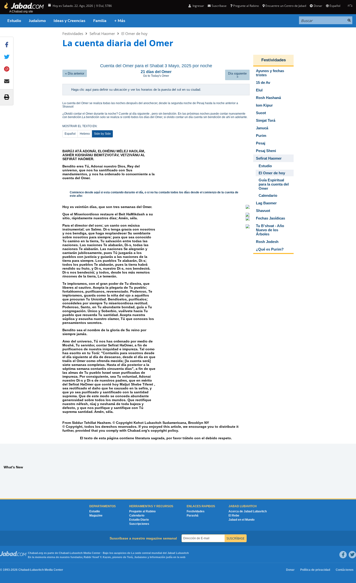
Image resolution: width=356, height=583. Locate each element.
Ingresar (198, 6)
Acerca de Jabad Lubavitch (248, 511)
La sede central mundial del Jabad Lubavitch (160, 552)
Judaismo (140, 557)
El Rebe (234, 515)
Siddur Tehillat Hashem (91, 423)
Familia (99, 20)
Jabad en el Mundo (241, 519)
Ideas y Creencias (69, 20)
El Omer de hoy (134, 33)
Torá (130, 557)
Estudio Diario (139, 519)
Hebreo (85, 133)
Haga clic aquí (81, 89)
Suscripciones (139, 524)
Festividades (72, 33)
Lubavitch (76, 552)
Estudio (14, 20)
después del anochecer (141, 103)
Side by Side (102, 133)
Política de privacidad (315, 570)
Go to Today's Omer (156, 75)
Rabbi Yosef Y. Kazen (97, 557)
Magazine (96, 515)
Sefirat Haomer (102, 33)
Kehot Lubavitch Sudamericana (160, 423)
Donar (318, 6)
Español (70, 133)
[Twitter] (352, 554)
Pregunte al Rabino (246, 6)
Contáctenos (345, 570)
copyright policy (164, 430)
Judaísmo (37, 20)
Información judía (161, 557)
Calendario (136, 515)
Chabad (64, 552)
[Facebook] (343, 554)
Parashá (192, 515)
